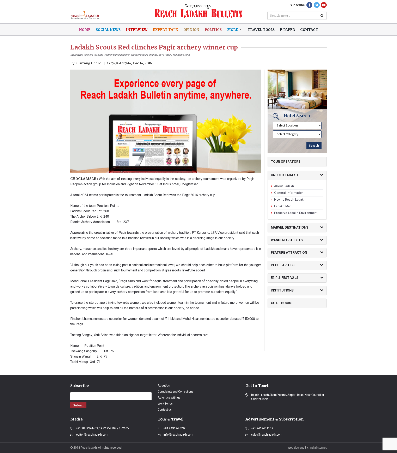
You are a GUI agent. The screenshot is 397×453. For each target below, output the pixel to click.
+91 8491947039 (174, 428)
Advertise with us (169, 397)
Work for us (165, 403)
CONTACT (309, 30)
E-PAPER (287, 30)
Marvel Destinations (289, 227)
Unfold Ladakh (284, 175)
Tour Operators (285, 161)
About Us (164, 385)
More (232, 30)
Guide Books (281, 303)
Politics (213, 30)
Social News (108, 30)
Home (84, 30)
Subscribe (297, 5)
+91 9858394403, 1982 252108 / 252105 (102, 428)
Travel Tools (261, 30)
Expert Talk (165, 30)
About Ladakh (284, 186)
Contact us (165, 409)
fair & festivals (284, 277)
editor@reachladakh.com (92, 435)
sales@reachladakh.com (266, 435)
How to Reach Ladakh (289, 199)
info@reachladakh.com (178, 435)
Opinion (191, 30)
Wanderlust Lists (287, 240)
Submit (78, 405)
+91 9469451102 (262, 428)
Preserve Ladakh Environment (296, 213)
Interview (136, 30)
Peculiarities (282, 265)
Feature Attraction (289, 252)
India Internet (318, 448)
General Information (289, 192)
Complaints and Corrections (175, 391)
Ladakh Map (283, 206)
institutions (282, 290)
